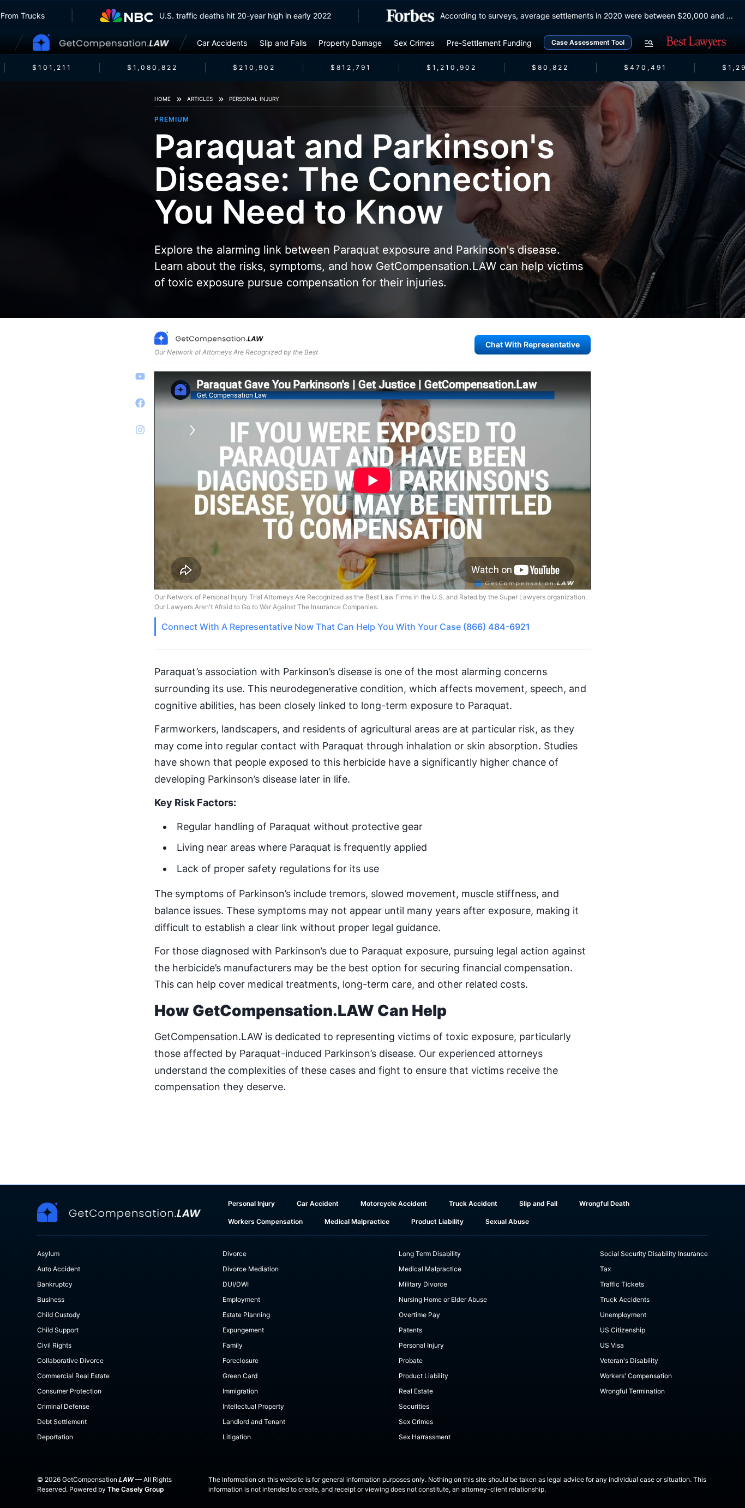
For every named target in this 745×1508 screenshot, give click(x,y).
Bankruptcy (55, 1284)
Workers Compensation (265, 1221)
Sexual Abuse (507, 1221)
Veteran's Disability (629, 1360)
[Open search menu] (649, 44)
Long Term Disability (430, 1253)
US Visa (612, 1345)
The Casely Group (135, 1489)
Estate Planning (246, 1315)
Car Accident (318, 1203)
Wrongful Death (604, 1203)
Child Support (58, 1330)
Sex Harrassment (424, 1437)
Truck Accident (473, 1203)
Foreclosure (241, 1360)
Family (233, 1345)
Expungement (243, 1330)
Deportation (55, 1437)
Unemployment (623, 1315)
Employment (241, 1299)
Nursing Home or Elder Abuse (443, 1299)
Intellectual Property (253, 1406)
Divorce (235, 1253)
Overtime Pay (419, 1315)
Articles (200, 98)
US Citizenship (622, 1330)
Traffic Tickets (622, 1284)
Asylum (48, 1253)
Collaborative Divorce (70, 1360)
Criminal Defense (63, 1406)
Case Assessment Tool (587, 42)
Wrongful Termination (632, 1391)
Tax (605, 1269)
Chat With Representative (532, 344)
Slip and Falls (283, 42)
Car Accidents (222, 42)
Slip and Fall (538, 1203)
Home (162, 98)
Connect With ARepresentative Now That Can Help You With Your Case (345, 626)
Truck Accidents (625, 1299)
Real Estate (416, 1391)
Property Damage (350, 42)
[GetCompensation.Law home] (101, 42)
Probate (411, 1360)
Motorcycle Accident (394, 1203)
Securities (414, 1406)
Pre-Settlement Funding (489, 42)
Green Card (240, 1376)
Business (50, 1299)
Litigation (237, 1437)
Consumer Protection (69, 1391)
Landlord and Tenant (254, 1421)
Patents (410, 1330)
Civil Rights (54, 1345)
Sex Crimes (414, 42)
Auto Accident (58, 1269)
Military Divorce (423, 1284)
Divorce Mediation (251, 1269)
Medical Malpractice (357, 1221)
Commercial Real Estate (73, 1376)
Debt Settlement (62, 1421)
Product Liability (437, 1221)
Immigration (240, 1391)
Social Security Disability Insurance (654, 1253)
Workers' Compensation (636, 1376)
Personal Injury (254, 98)
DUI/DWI (236, 1284)
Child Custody (58, 1315)
